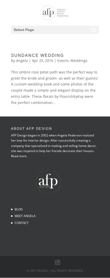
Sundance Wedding (37, 55)
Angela (22, 60)
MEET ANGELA (25, 216)
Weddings (78, 60)
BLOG (19, 209)
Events (63, 60)
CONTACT (22, 223)
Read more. (19, 156)
